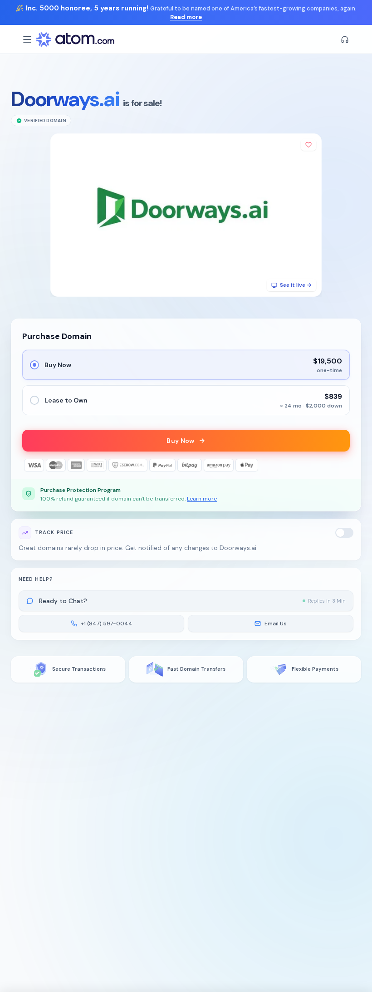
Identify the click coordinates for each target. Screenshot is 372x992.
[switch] (344, 533)
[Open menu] (27, 39)
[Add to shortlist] (308, 145)
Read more (186, 17)
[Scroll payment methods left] (28, 465)
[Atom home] (75, 39)
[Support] (345, 39)
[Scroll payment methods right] (343, 465)
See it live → (296, 285)
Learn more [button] (202, 498)
